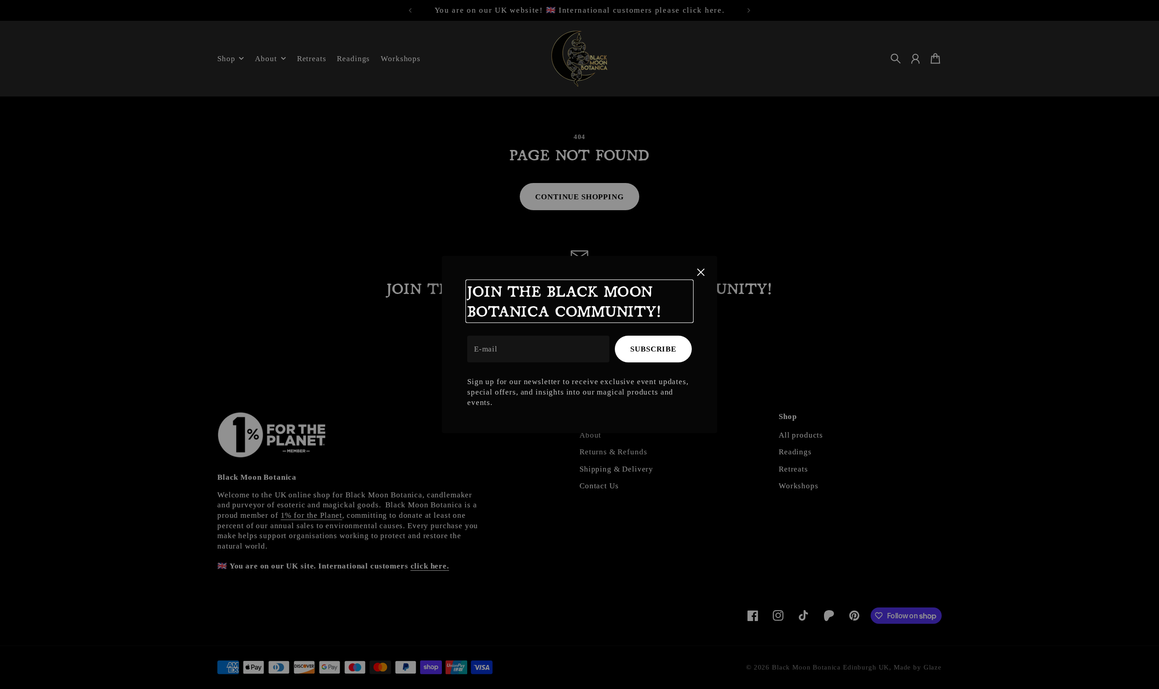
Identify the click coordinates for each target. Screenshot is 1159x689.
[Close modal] (701, 272)
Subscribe (653, 349)
